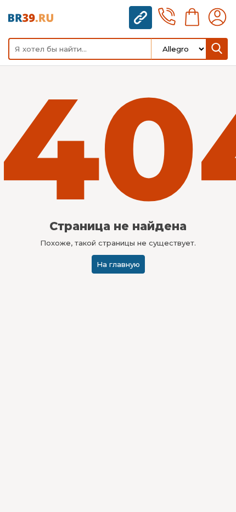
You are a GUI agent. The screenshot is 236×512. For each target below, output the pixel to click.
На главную (118, 264)
